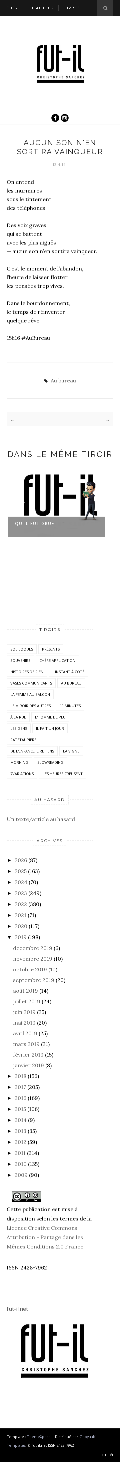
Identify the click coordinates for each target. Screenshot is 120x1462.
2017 (20, 1087)
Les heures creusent (63, 773)
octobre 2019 (30, 969)
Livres (72, 7)
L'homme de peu (50, 717)
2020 (21, 926)
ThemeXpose (39, 1436)
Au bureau (63, 380)
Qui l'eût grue (34, 523)
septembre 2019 (33, 980)
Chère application (57, 660)
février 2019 (28, 1054)
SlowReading (50, 762)
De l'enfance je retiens (32, 750)
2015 (20, 1109)
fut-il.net (17, 1308)
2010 (21, 1164)
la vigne (71, 750)
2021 (20, 915)
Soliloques (21, 649)
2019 (21, 937)
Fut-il (14, 7)
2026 (21, 860)
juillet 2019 (26, 1001)
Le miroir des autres (30, 705)
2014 (21, 1120)
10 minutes (70, 705)
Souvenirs (20, 660)
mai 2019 (24, 1022)
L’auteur (43, 7)
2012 (20, 1142)
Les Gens (18, 728)
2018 (20, 1076)
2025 (21, 871)
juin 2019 (24, 1012)
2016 (20, 1098)
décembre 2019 (32, 948)
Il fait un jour (50, 728)
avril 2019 (25, 1033)
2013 (20, 1131)
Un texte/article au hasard (41, 819)
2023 (21, 893)
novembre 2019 (32, 958)
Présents (51, 649)
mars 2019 (26, 1044)
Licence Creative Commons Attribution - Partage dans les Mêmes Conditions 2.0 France (45, 1237)
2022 (21, 904)
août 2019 (25, 990)
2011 (20, 1153)
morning (19, 762)
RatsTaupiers (23, 739)
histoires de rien (26, 671)
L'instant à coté (68, 671)
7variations (22, 773)
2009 (21, 1175)
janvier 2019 (28, 1065)
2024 (21, 882)
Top (104, 1454)
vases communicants (31, 683)
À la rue (18, 717)
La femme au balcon (30, 694)
